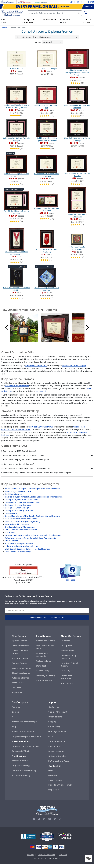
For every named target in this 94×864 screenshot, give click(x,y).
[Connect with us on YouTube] (49, 819)
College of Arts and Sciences (18, 505)
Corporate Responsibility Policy (26, 736)
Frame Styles (67, 671)
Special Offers (54, 746)
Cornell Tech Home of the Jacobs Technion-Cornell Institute (32, 516)
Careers (15, 712)
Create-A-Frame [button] (65, 21)
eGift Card (70, 580)
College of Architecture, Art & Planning (22, 502)
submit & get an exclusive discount (47, 617)
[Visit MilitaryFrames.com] (24, 1)
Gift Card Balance (56, 751)
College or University (45, 640)
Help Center (53, 790)
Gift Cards (16, 687)
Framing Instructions (58, 731)
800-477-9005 (55, 780)
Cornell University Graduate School (21, 518)
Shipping (52, 721)
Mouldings (65, 640)
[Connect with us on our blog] (60, 819)
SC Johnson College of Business (19, 543)
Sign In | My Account (57, 712)
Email (50, 770)
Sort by (38, 42)
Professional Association (42, 654)
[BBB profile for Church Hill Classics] (28, 836)
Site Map (63, 854)
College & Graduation (27, 21)
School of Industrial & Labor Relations (21, 546)
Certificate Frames (13, 494)
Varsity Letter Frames (21, 668)
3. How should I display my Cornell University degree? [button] (25, 459)
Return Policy (54, 726)
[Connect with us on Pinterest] (55, 819)
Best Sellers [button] (4, 21)
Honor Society (42, 671)
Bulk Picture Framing (21, 775)
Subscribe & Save (56, 741)
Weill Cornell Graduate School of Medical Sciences (27, 549)
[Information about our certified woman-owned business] (65, 836)
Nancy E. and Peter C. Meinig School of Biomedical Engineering (33, 535)
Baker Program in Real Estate (18, 491)
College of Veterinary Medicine (19, 510)
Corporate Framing (21, 765)
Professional (49, 19)
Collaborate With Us (21, 751)
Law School (10, 532)
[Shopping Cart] (85, 13)
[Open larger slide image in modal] (24, 327)
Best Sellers (17, 692)
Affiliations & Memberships (24, 721)
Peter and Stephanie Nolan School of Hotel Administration (31, 538)
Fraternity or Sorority (45, 675)
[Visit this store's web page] (23, 570)
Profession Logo (43, 661)
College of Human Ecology (17, 508)
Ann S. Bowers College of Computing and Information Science (32, 488)
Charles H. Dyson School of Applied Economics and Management (34, 497)
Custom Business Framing (24, 770)
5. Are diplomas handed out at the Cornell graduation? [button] (25, 468)
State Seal (41, 666)
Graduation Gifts (44, 680)
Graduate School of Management (20, 527)
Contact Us (53, 707)
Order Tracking (55, 717)
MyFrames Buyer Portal (58, 761)
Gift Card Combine (57, 756)
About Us (16, 707)
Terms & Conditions (46, 854)
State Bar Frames (20, 658)
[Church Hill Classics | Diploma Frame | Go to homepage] (12, 13)
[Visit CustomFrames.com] (41, 1)
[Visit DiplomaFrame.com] (8, 1)
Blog (14, 726)
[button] (90, 2)
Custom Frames (19, 663)
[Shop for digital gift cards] (70, 570)
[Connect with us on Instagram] (44, 819)
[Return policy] (47, 836)
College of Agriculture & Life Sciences (21, 499)
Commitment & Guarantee (68, 677)
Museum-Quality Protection (68, 657)
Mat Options (66, 645)
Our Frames (86, 21)
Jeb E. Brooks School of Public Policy (21, 529)
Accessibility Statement (23, 731)
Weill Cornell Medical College (18, 551)
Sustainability (67, 683)
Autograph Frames (20, 678)
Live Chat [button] (52, 775)
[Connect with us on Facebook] (34, 819)
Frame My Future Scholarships (25, 746)
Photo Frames (11, 540)
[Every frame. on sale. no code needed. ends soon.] (47, 6)
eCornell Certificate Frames (17, 524)
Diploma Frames (19, 640)
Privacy (30, 854)
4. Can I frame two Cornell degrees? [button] (17, 464)
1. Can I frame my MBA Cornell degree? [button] (18, 451)
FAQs (50, 736)
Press (14, 717)
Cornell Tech (11, 513)
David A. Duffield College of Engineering (22, 521)
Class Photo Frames (21, 673)
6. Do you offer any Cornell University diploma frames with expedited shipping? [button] (36, 472)
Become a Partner (20, 760)
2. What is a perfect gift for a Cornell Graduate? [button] (22, 455)
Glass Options (67, 650)
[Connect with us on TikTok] (39, 819)
